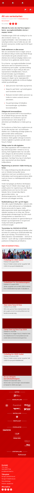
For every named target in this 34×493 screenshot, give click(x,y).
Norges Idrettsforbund (8, 476)
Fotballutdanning (23, 18)
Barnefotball (5, 21)
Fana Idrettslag (6, 481)
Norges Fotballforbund (8, 479)
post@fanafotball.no (7, 471)
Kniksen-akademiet (7, 483)
